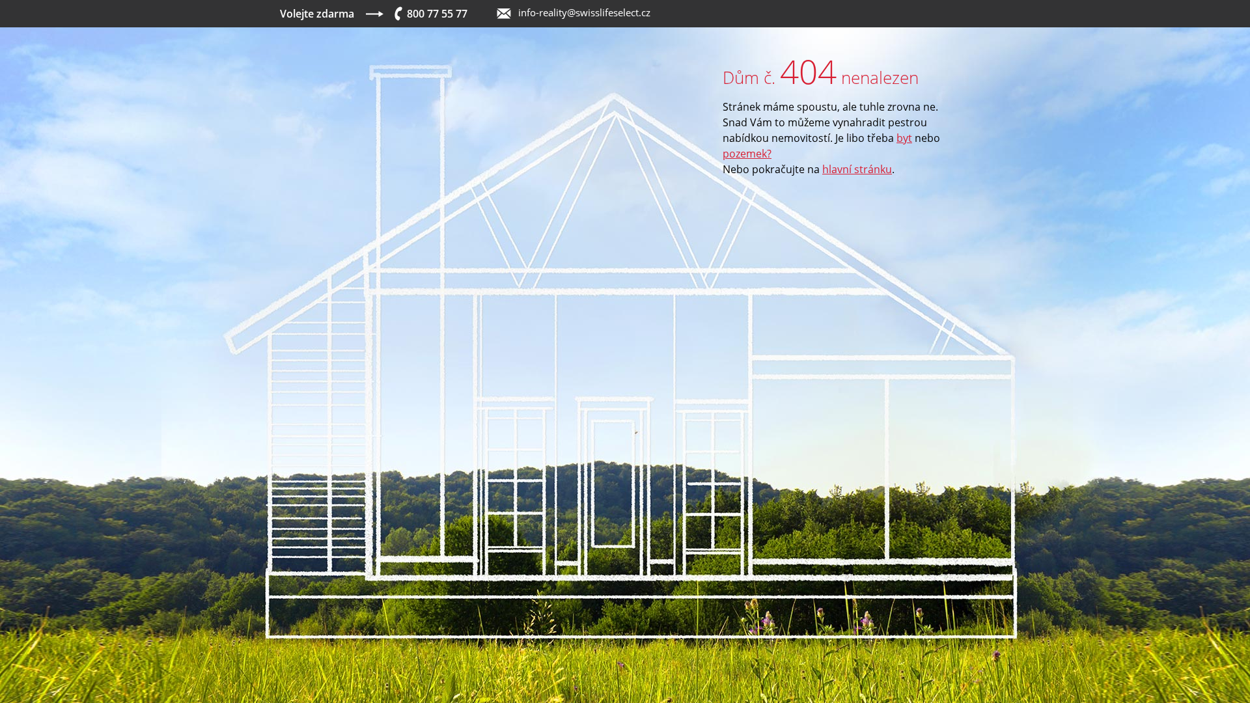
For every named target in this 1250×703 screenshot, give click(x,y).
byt (904, 138)
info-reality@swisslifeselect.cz (584, 12)
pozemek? (747, 153)
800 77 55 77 (437, 14)
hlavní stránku (857, 169)
